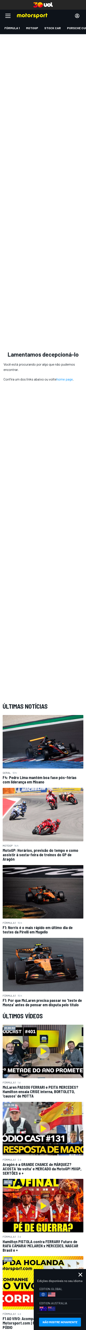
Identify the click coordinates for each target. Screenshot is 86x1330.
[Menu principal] (7, 15)
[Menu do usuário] (77, 15)
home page (64, 379)
